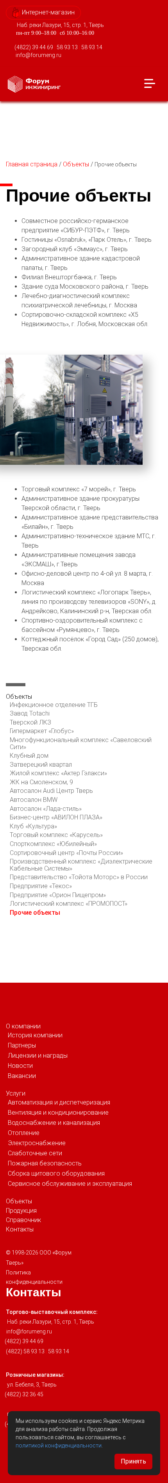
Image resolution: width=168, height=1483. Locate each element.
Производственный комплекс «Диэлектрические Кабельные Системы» (81, 865)
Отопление (23, 1133)
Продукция (21, 1210)
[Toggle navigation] (149, 84)
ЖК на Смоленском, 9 (41, 782)
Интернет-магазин (47, 12)
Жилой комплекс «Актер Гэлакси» (58, 773)
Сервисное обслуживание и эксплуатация (70, 1183)
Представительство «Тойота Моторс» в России (79, 877)
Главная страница (31, 164)
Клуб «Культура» (33, 826)
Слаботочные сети (35, 1153)
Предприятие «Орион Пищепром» (58, 895)
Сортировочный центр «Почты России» (66, 853)
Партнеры (22, 1045)
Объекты (76, 164)
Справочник (23, 1220)
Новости (20, 1065)
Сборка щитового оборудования (56, 1173)
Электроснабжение (37, 1143)
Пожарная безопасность (45, 1163)
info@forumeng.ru (38, 55)
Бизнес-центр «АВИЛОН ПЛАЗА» (56, 817)
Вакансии (22, 1076)
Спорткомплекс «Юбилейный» (53, 844)
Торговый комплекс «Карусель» (56, 835)
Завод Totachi (30, 713)
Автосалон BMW (33, 799)
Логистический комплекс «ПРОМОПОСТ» (68, 903)
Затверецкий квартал (41, 764)
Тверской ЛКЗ (30, 722)
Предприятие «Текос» (41, 886)
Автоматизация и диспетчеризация (59, 1102)
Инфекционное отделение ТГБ (54, 704)
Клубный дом (29, 755)
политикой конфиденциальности (59, 1445)
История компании (35, 1035)
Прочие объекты (35, 912)
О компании (23, 1026)
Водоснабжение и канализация (54, 1122)
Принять (133, 1461)
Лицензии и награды (38, 1055)
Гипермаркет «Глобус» (42, 731)
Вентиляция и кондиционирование (58, 1112)
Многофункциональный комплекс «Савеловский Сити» (81, 743)
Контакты (20, 1229)
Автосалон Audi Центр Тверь (51, 790)
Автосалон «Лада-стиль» (46, 808)
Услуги (15, 1093)
